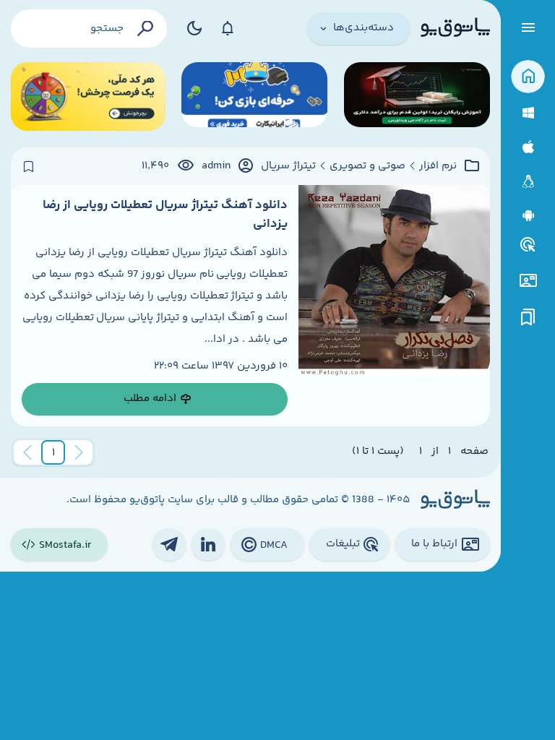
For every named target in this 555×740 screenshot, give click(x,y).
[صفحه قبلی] (78, 452)
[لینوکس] (528, 182)
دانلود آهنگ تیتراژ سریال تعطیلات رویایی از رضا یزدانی (165, 214)
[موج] (417, 96)
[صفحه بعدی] (27, 452)
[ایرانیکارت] (254, 96)
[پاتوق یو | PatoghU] (455, 28)
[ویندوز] (528, 113)
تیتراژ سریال (288, 166)
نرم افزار (438, 166)
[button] (53, 452)
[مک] (528, 147)
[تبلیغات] (528, 245)
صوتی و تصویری (367, 166)
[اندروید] (528, 216)
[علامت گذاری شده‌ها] (528, 318)
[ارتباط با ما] (528, 281)
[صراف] (88, 96)
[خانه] (528, 77)
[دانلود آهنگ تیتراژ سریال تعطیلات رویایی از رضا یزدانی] (394, 305)
